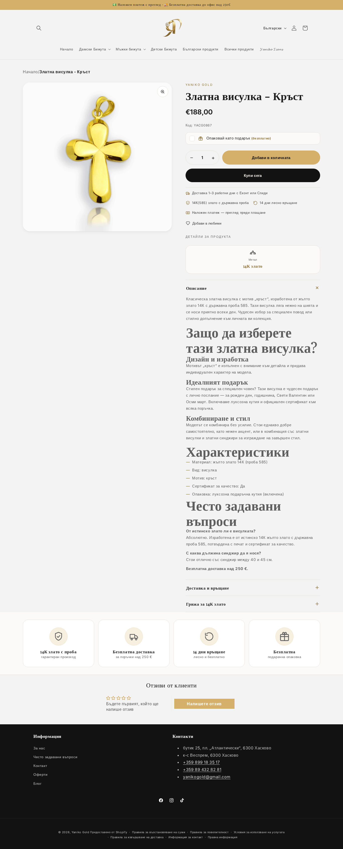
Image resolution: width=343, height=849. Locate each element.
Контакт (40, 765)
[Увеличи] (162, 91)
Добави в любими (206, 223)
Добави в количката (271, 157)
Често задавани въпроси (55, 756)
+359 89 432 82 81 (202, 769)
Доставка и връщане (207, 588)
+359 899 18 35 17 (201, 762)
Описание (196, 288)
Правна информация (223, 837)
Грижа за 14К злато (206, 604)
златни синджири (222, 438)
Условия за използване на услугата (259, 832)
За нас (39, 748)
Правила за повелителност (209, 832)
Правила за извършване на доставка (136, 837)
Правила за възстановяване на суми (158, 832)
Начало (30, 71)
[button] (38, 28)
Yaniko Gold (80, 832)
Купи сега (253, 175)
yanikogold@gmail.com (207, 776)
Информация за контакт (185, 837)
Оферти (40, 774)
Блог (37, 783)
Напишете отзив (204, 703)
